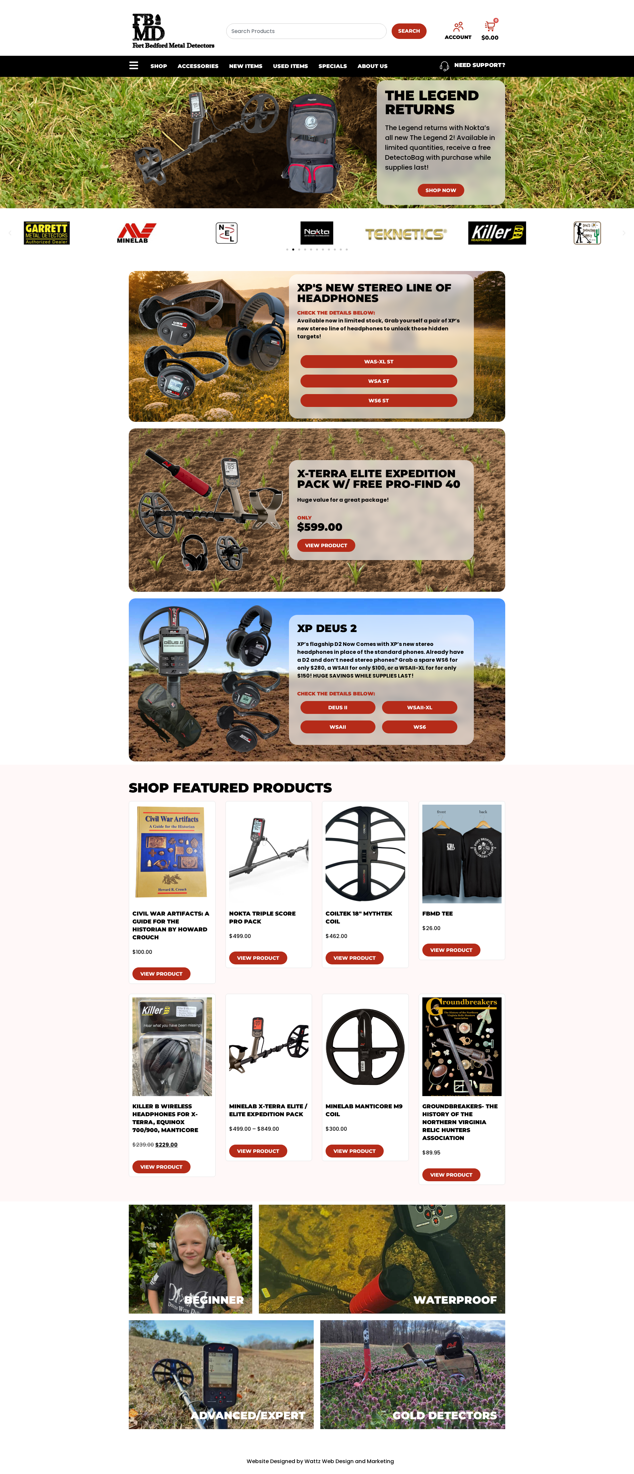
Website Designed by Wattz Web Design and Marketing (320, 1461)
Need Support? (479, 65)
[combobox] (306, 31)
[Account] (458, 27)
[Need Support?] (444, 66)
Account (458, 37)
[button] (10, 233)
